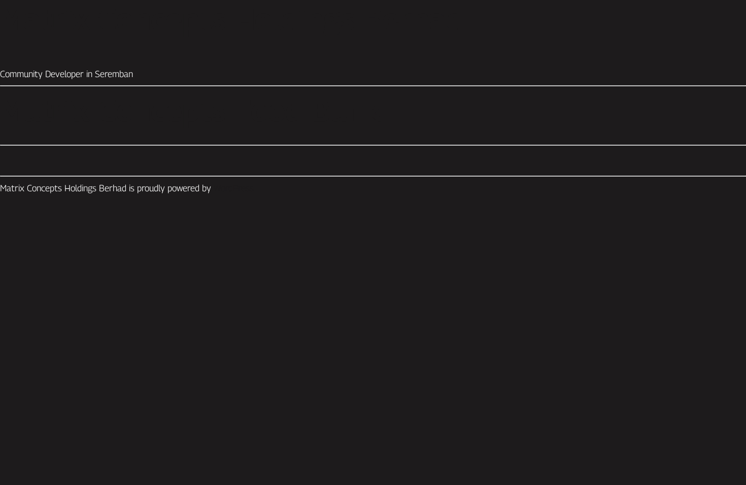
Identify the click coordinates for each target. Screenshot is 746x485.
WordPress (234, 188)
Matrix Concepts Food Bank (190, 110)
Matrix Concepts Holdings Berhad (231, 19)
